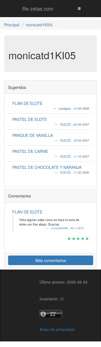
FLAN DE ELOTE (27, 103)
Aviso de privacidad (57, 329)
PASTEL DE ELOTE (29, 119)
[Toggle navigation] (79, 8)
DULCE (66, 124)
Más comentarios (50, 260)
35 (61, 299)
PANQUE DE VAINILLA (32, 135)
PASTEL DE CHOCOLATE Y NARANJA (46, 167)
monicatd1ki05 (60, 228)
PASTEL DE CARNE (30, 151)
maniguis (65, 108)
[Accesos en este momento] (64, 314)
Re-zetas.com (37, 8)
